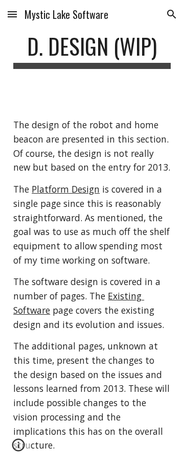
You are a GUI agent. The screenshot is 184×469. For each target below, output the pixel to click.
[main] (92, 51)
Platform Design (66, 189)
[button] (12, 14)
